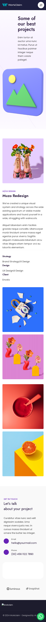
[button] (40, 616)
